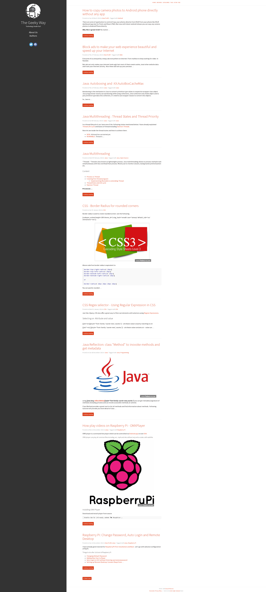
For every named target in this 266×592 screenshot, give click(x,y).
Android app (133, 434)
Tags (171, 2)
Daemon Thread (92, 185)
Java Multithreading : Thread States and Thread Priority (121, 116)
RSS (179, 2)
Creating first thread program (97, 179)
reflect (96, 401)
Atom (175, 2)
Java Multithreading (96, 153)
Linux (106, 430)
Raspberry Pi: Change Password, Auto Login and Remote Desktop (121, 537)
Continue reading (88, 36)
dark (171, 591)
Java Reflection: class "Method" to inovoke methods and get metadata (121, 346)
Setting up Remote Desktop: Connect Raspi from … (105, 562)
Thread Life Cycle (89, 126)
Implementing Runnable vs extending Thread (107, 181)
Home (154, 2)
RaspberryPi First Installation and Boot (119, 547)
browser (178, 591)
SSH (145, 434)
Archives (159, 2)
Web (121, 55)
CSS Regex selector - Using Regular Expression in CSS (119, 305)
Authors (33, 35)
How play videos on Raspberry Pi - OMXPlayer (114, 425)
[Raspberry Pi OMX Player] (122, 506)
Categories (166, 2)
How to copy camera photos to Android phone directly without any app (120, 12)
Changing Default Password (97, 556)
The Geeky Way (33, 22)
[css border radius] (122, 261)
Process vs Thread (93, 177)
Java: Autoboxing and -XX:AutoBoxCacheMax (113, 83)
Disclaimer (152, 591)
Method (102, 401)
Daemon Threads (123, 126)
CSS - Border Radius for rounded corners (111, 206)
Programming (124, 352)
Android (120, 18)
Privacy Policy (158, 591)
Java (105, 88)
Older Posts (87, 578)
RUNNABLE (91, 136)
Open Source (124, 158)
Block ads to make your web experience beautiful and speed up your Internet (119, 49)
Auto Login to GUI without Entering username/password (107, 560)
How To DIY (105, 18)
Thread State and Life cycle (96, 183)
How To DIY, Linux (110, 543)
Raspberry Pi (121, 430)
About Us (33, 32)
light (174, 591)
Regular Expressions (151, 313)
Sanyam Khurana (169, 588)
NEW (88, 134)
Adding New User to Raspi (96, 558)
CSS (104, 210)
